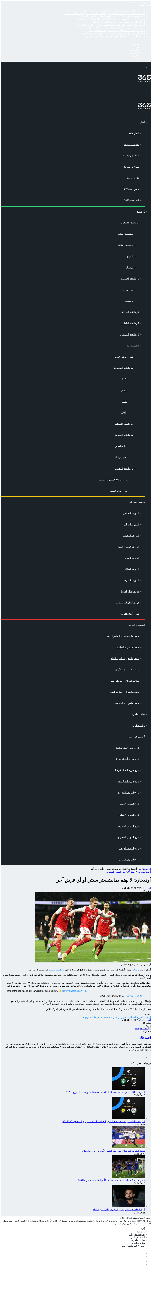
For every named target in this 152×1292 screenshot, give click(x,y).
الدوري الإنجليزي (131, 513)
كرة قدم (141, 211)
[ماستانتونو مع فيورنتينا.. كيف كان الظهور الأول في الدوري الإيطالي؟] (128, 1147)
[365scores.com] (144, 81)
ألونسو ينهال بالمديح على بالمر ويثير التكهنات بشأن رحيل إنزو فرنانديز (111, 25)
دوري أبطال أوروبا (130, 591)
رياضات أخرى (138, 714)
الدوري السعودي (131, 535)
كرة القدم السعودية (123, 368)
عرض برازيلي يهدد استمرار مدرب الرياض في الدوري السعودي (114, 36)
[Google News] (143, 1028)
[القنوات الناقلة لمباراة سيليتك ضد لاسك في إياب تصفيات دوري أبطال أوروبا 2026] (128, 1089)
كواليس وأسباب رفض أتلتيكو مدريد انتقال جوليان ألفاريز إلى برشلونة (111, 27)
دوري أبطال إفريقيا (129, 613)
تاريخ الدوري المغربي (129, 859)
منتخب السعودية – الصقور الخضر (123, 636)
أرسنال (129, 267)
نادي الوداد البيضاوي (117, 491)
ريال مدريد (128, 289)
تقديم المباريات (131, 144)
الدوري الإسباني (131, 524)
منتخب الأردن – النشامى (127, 703)
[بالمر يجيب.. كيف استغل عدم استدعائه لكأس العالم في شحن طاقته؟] (128, 1177)
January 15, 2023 (134, 996)
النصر (124, 390)
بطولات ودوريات (137, 502)
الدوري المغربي (131, 558)
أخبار (142, 122)
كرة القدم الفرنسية (129, 334)
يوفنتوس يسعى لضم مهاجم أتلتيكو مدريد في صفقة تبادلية (117, 30)
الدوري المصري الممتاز (127, 546)
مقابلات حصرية (131, 167)
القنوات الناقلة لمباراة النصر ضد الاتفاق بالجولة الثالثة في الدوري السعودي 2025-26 (104, 13)
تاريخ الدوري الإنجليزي (128, 792)
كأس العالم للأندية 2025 (133, 1245)
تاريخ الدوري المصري (128, 826)
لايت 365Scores (131, 200)
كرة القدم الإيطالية (130, 312)
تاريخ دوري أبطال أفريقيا (127, 770)
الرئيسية (147, 869)
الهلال (124, 401)
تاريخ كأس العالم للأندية (127, 748)
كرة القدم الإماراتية (123, 424)
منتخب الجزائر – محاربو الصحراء (123, 692)
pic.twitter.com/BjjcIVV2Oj (75, 991)
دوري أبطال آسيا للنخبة (127, 602)
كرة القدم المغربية (124, 468)
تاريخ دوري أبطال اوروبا (127, 759)
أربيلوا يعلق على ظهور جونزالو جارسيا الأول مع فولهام (119, 22)
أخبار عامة (134, 133)
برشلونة (129, 301)
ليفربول (129, 256)
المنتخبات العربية (136, 625)
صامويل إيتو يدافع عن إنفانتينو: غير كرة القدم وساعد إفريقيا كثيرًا (114, 33)
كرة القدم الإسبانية (130, 278)
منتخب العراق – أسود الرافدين (124, 681)
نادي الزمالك (121, 457)
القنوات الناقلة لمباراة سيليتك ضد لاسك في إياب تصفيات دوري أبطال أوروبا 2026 (105, 10)
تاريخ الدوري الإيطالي (128, 815)
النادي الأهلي (121, 446)
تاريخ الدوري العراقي (129, 848)
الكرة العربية (133, 345)
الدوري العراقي (131, 569)
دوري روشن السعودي (122, 356)
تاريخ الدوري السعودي (128, 837)
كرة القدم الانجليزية (115, 872)
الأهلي (124, 412)
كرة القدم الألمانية (130, 323)
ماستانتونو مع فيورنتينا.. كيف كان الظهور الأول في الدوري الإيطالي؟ (112, 16)
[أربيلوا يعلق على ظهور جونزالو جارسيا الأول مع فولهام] (128, 1206)
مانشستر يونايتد (125, 245)
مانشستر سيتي (125, 234)
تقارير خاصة (133, 178)
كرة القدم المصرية (124, 435)
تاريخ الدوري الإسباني (128, 803)
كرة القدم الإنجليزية (129, 222)
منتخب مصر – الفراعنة (128, 647)
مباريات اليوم (138, 725)
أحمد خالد (146, 888)
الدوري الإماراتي (131, 580)
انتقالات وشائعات (130, 155)
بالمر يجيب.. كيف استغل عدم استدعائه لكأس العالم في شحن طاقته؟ (111, 19)
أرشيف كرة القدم (136, 736)
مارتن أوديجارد (119, 1017)
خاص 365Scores (131, 189)
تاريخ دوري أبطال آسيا (128, 781)
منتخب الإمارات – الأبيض (127, 669)
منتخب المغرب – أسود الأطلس (124, 658)
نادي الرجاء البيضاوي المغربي (112, 479)
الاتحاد (124, 379)
